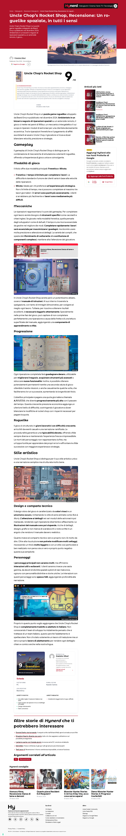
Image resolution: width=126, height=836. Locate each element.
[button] (27, 251)
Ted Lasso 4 (20, 750)
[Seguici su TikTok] (26, 819)
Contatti (48, 813)
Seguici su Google (88, 818)
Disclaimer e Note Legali (52, 822)
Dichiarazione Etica (51, 820)
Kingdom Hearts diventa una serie (29, 736)
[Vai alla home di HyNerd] (71, 6)
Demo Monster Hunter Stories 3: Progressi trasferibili (102, 793)
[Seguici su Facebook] (10, 819)
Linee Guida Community (90, 809)
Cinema (92, 6)
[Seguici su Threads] (15, 819)
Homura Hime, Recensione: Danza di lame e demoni (20, 793)
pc (16, 759)
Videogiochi (83, 6)
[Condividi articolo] (29, 64)
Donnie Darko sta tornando (26, 733)
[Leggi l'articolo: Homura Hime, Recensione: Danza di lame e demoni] (22, 779)
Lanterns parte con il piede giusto (28, 742)
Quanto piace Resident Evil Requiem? (48, 792)
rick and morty (25, 759)
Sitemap (85, 813)
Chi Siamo (48, 809)
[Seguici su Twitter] (32, 819)
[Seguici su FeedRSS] (37, 819)
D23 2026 (19, 746)
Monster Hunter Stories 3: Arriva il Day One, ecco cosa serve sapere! (76, 793)
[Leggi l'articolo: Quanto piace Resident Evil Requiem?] (49, 779)
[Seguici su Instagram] (21, 819)
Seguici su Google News (90, 816)
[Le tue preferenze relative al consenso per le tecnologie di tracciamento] (3, 834)
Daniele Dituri (20, 58)
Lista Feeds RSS (88, 811)
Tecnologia (108, 6)
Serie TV (99, 6)
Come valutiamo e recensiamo (54, 818)
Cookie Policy (21, 828)
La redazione (49, 811)
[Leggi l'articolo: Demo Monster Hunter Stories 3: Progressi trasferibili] (103, 779)
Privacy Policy (12, 828)
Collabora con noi (51, 816)
